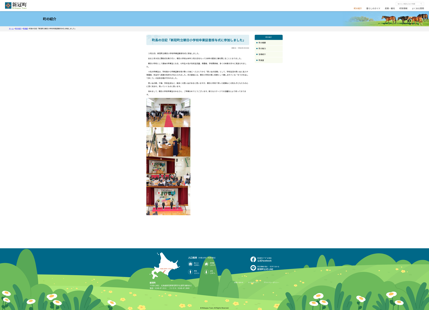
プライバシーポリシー (271, 282)
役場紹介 (262, 54)
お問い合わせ (238, 282)
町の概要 (262, 42)
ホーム (11, 28)
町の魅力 (262, 48)
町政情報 (403, 8)
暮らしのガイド (373, 8)
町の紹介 (358, 8)
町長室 (25, 28)
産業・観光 (390, 8)
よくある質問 (418, 8)
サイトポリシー (253, 282)
